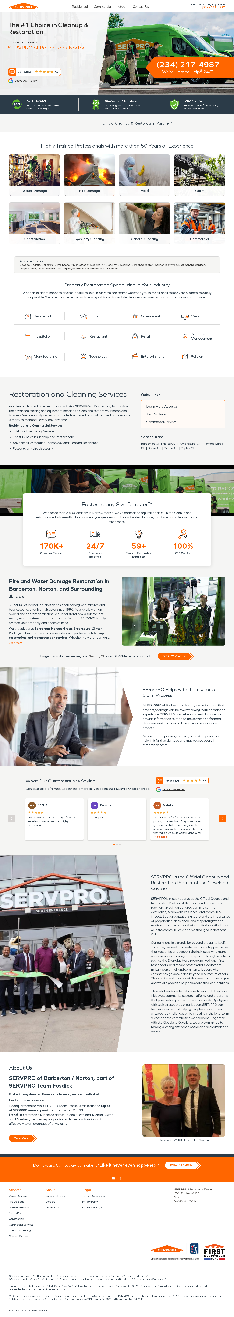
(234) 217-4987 (213, 7)
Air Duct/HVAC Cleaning (116, 264)
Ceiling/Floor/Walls (166, 264)
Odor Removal (46, 268)
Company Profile (55, 1195)
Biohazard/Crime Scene (56, 264)
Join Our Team (156, 414)
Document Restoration (191, 264)
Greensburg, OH (190, 443)
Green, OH (154, 448)
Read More (21, 1138)
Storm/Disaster (18, 1213)
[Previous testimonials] (11, 818)
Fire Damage (16, 1201)
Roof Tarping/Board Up (70, 268)
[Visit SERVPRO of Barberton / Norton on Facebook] (121, 1178)
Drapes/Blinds (28, 268)
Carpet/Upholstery (143, 264)
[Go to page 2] (117, 844)
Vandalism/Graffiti (95, 268)
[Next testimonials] (222, 818)
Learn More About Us (161, 406)
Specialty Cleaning (20, 1230)
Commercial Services (161, 422)
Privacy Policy (90, 1201)
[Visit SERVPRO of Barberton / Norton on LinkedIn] (113, 1178)
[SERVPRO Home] (23, 6)
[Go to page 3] (120, 844)
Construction (16, 1218)
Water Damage (18, 1195)
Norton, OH (170, 443)
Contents (112, 268)
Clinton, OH (171, 448)
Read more (160, 836)
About (122, 6)
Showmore (15, 642)
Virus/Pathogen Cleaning (85, 264)
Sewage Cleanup (30, 264)
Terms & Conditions (93, 1195)
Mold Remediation (19, 1207)
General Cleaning (19, 1236)
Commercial (102, 6)
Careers (50, 1201)
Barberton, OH (150, 443)
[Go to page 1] (114, 844)
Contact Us (141, 6)
